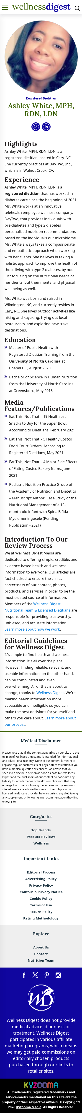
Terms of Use (41, 905)
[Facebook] (24, 975)
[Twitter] (35, 975)
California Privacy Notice (41, 892)
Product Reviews (41, 836)
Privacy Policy (41, 885)
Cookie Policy (41, 898)
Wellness (41, 843)
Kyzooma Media (28, 1107)
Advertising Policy (41, 878)
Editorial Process (41, 872)
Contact (41, 953)
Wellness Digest (50, 692)
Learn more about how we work (32, 629)
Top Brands (41, 830)
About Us (41, 947)
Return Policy (41, 911)
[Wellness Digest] (41, 10)
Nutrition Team (41, 960)
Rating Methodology (41, 918)
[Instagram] (58, 975)
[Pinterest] (46, 975)
